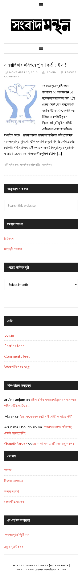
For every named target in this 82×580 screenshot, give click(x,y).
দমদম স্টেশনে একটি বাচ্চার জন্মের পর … (54, 443)
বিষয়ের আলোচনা (13, 480)
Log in (9, 335)
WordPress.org (16, 366)
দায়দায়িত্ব (50, 569)
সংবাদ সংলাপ (11, 491)
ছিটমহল (8, 238)
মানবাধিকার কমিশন (28, 164)
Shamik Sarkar (15, 443)
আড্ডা (7, 470)
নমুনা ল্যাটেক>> (14, 546)
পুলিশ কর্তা (14, 164)
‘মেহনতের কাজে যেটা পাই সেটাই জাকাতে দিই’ (46, 416)
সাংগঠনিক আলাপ (14, 501)
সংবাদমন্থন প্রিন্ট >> (16, 534)
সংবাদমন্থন (41, 26)
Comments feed (17, 356)
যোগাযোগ (39, 569)
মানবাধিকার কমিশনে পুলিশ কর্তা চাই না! (35, 65)
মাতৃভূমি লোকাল (13, 249)
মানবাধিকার (47, 164)
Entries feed (14, 345)
